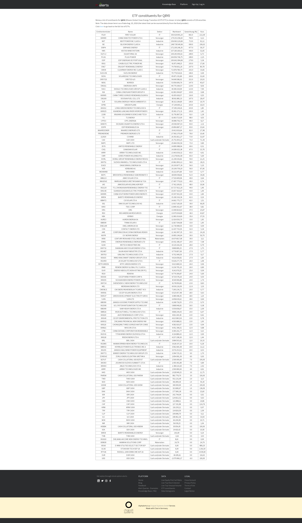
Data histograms (168, 491)
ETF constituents (168, 488)
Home (140, 480)
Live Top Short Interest (170, 483)
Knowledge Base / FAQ (147, 491)
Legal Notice (190, 491)
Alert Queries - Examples (148, 488)
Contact (188, 488)
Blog (140, 483)
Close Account (190, 480)
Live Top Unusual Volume (171, 485)
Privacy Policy (190, 483)
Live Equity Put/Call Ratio (171, 480)
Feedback (142, 485)
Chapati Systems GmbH (159, 505)
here (101, 26)
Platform (184, 4)
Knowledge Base (169, 4)
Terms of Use (190, 485)
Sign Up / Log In (198, 4)
